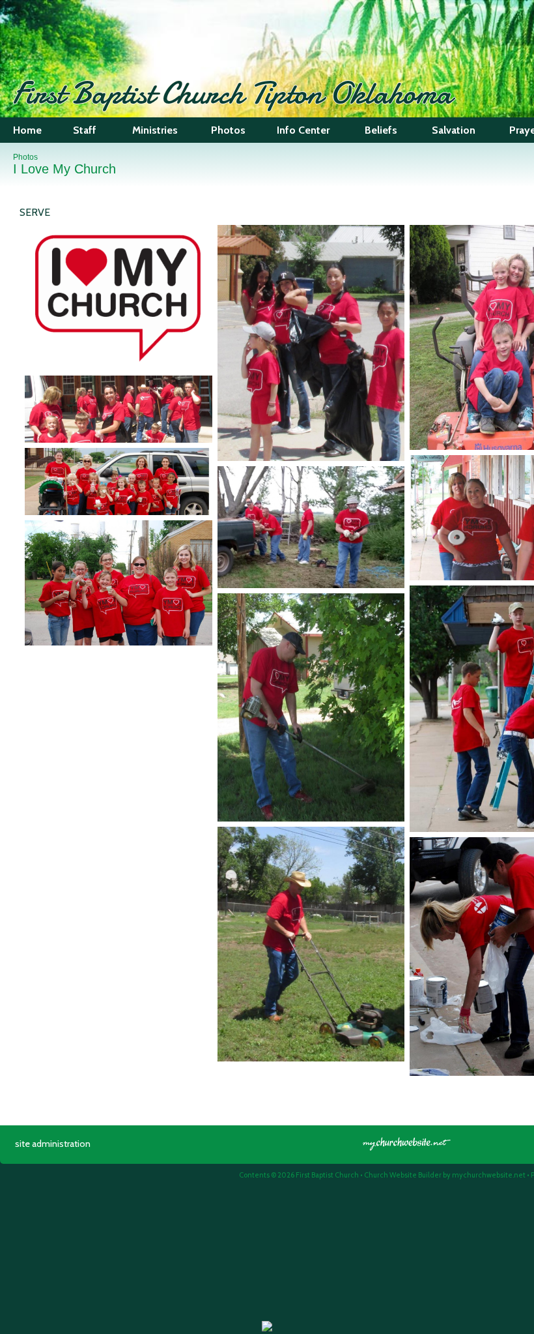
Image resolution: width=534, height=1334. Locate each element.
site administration (53, 1143)
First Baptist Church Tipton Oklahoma (232, 93)
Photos (25, 157)
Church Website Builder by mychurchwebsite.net (445, 1174)
